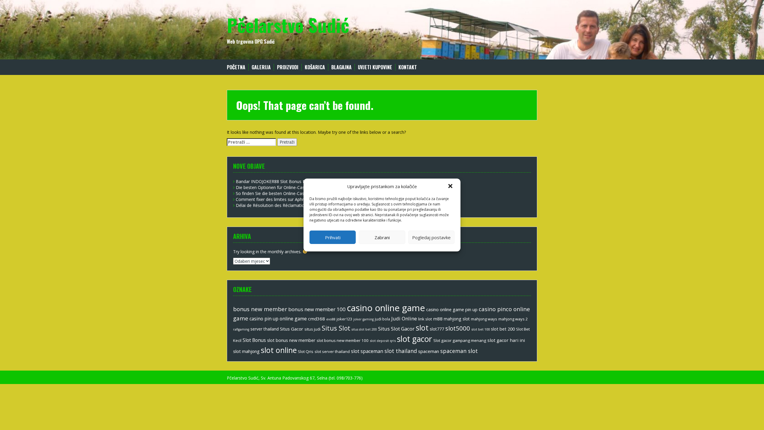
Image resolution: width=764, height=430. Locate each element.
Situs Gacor (291, 329)
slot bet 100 (480, 329)
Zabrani (382, 237)
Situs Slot (336, 328)
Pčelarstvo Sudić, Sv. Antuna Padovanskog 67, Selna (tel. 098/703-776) (295, 378)
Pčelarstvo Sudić (288, 24)
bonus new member (260, 309)
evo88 (330, 319)
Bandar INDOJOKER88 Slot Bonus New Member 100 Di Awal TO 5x (301, 181)
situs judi (312, 329)
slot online (279, 350)
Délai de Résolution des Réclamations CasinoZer (283, 205)
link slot (425, 319)
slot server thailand (332, 351)
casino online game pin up (452, 309)
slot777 (437, 329)
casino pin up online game (278, 318)
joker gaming (363, 319)
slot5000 (457, 328)
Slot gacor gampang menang (459, 340)
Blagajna (341, 67)
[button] (451, 186)
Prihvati (333, 237)
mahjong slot (457, 319)
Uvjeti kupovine (375, 67)
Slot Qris (305, 351)
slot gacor (414, 339)
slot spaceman (367, 351)
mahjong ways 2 (513, 319)
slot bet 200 (503, 329)
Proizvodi (287, 67)
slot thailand (400, 350)
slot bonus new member (291, 340)
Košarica (315, 67)
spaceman (428, 351)
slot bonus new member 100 (343, 340)
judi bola (382, 319)
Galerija (261, 67)
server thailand (264, 329)
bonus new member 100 (317, 309)
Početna (236, 67)
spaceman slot (459, 350)
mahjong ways (484, 319)
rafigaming (241, 329)
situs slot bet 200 (364, 329)
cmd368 (316, 319)
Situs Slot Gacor (396, 328)
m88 (438, 319)
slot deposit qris (383, 340)
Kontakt (407, 67)
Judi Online (404, 318)
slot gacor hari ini (506, 340)
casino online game (386, 308)
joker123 (344, 319)
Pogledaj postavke (431, 237)
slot (422, 327)
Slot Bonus (254, 340)
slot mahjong (246, 351)
